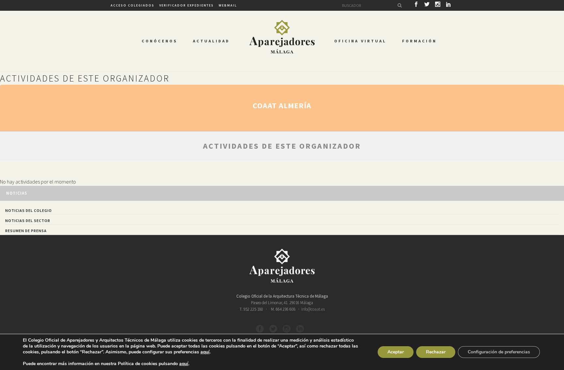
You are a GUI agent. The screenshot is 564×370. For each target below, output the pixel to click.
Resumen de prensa (26, 230)
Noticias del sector (27, 220)
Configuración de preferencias (499, 352)
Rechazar (436, 352)
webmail (228, 5)
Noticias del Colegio (28, 210)
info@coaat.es (313, 309)
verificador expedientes (186, 5)
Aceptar (395, 352)
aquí (205, 352)
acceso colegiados (132, 5)
